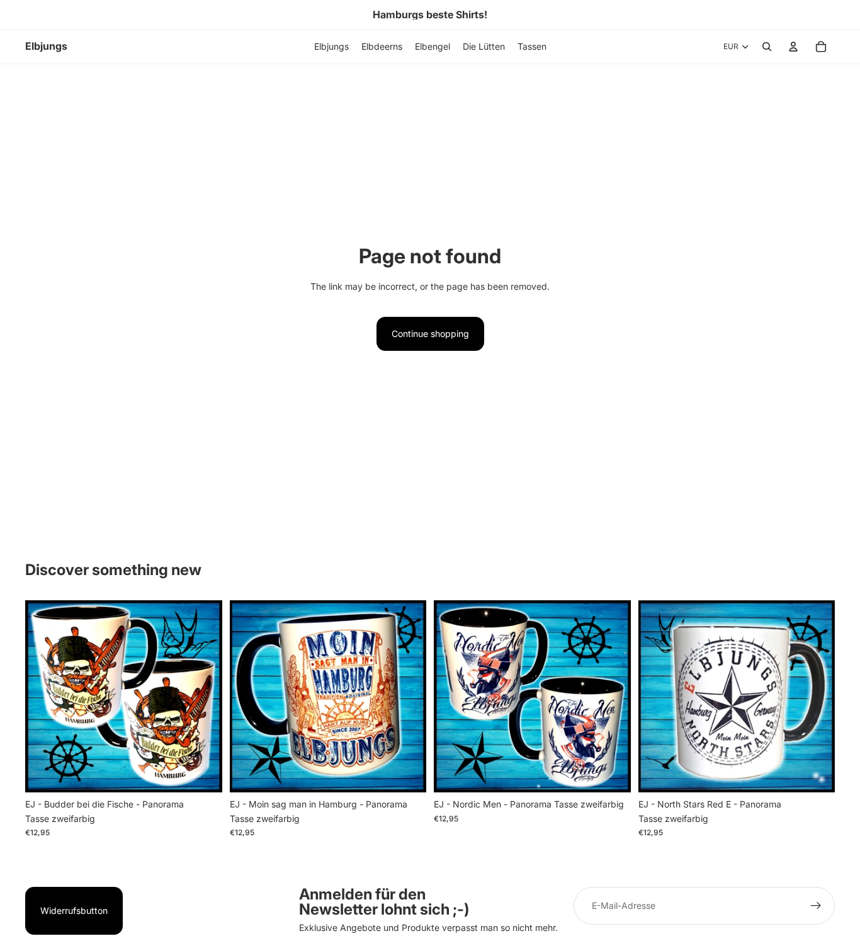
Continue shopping (430, 333)
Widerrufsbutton (74, 910)
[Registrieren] (816, 906)
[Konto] (793, 46)
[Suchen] (767, 46)
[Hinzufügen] (202, 773)
